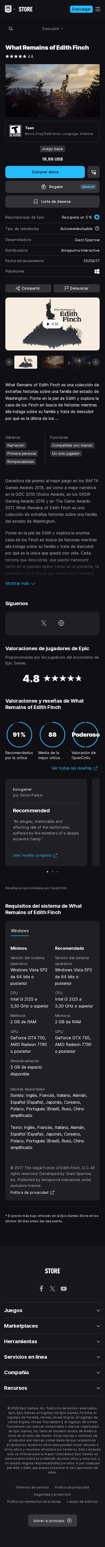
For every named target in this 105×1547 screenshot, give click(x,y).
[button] (52, 583)
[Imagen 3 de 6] (79, 362)
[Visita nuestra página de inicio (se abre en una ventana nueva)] (61, 623)
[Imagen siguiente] (96, 362)
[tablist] (52, 931)
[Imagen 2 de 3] (52, 871)
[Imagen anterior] (9, 362)
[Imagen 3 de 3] (57, 871)
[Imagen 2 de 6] (52, 362)
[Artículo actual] (25, 362)
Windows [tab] (20, 930)
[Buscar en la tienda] (11, 28)
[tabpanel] (52, 1006)
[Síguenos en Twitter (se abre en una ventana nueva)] (43, 623)
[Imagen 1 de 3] (47, 871)
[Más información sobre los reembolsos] (97, 229)
